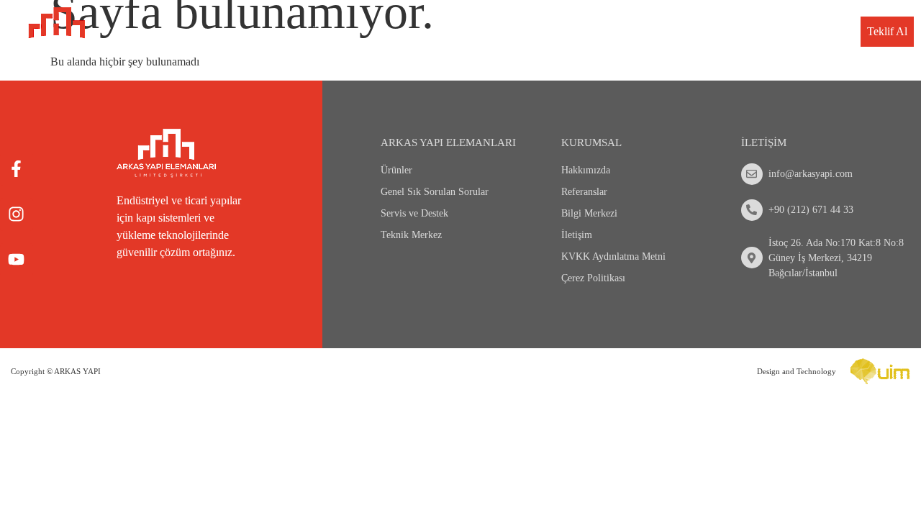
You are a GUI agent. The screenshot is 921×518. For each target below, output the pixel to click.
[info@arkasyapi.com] (752, 174)
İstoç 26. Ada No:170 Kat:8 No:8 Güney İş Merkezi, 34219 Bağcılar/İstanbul (836, 257)
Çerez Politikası (593, 278)
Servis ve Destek (599, 31)
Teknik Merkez (685, 31)
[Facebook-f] (16, 169)
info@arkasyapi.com (810, 173)
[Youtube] (16, 259)
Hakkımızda (585, 170)
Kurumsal (256, 31)
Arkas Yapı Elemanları (448, 142)
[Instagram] (16, 214)
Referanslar (584, 191)
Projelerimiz (521, 31)
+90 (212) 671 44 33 (810, 209)
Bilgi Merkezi (763, 31)
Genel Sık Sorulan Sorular (435, 191)
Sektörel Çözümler (419, 31)
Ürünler (328, 31)
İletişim (825, 31)
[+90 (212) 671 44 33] (752, 210)
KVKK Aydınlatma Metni (613, 256)
